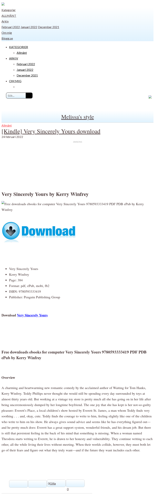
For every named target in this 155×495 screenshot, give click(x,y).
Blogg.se (7, 38)
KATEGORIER (18, 47)
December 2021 (48, 27)
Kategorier (9, 10)
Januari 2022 (29, 27)
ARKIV (13, 58)
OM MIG (15, 81)
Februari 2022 (11, 27)
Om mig (7, 32)
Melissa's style (77, 116)
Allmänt (9, 15)
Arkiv (5, 21)
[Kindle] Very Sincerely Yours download (51, 131)
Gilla (53, 483)
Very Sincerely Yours (32, 315)
